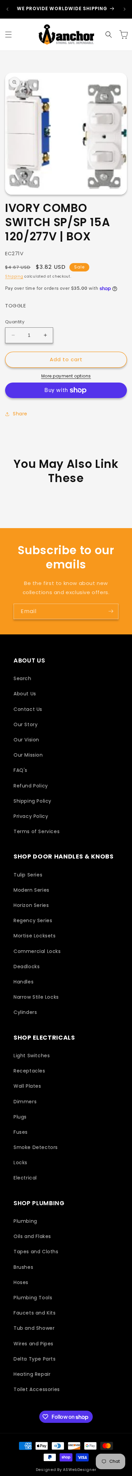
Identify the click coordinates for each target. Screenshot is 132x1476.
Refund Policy (31, 785)
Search (22, 678)
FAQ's (20, 770)
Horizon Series (31, 905)
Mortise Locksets (35, 935)
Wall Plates (27, 1086)
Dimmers (25, 1101)
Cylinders (25, 1012)
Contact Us (28, 709)
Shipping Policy (32, 801)
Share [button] (20, 413)
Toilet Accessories (37, 1389)
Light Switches (32, 1055)
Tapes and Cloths (36, 1251)
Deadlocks (27, 966)
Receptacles (29, 1070)
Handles (24, 981)
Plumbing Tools (33, 1297)
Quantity (14, 322)
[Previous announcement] (7, 9)
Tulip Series (28, 874)
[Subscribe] (110, 611)
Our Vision (26, 739)
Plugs (20, 1116)
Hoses (21, 1282)
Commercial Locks (37, 951)
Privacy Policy (31, 816)
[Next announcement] (124, 9)
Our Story (26, 724)
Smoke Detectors (36, 1147)
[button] (8, 34)
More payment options (66, 376)
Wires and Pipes (33, 1343)
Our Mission (28, 755)
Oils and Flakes (32, 1236)
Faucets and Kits (35, 1312)
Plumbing (25, 1221)
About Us (25, 693)
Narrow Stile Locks (36, 997)
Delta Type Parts (35, 1358)
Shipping (14, 276)
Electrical (25, 1177)
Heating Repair (32, 1374)
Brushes (23, 1267)
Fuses (21, 1132)
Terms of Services (37, 831)
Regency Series (33, 920)
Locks (20, 1162)
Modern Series (31, 890)
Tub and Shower (34, 1328)
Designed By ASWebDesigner (66, 1469)
